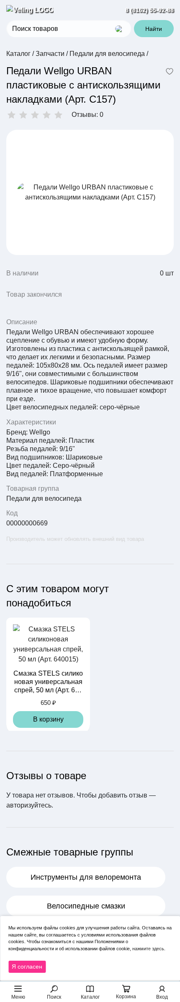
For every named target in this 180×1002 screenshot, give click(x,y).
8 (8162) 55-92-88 (149, 10)
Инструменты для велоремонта (86, 877)
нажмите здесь (148, 948)
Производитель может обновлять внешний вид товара (75, 539)
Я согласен (27, 966)
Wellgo (39, 432)
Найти (153, 28)
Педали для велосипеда (44, 498)
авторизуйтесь (28, 805)
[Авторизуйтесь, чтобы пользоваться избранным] (169, 72)
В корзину (48, 719)
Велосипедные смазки (86, 906)
